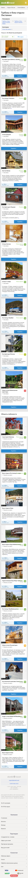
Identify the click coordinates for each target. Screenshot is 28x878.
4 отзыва (21, 245)
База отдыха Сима (7, 752)
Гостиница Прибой (7, 318)
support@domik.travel (14, 780)
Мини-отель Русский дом (9, 645)
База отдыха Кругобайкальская (11, 544)
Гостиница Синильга (8, 98)
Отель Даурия (6, 134)
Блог (2, 866)
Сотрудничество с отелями (7, 837)
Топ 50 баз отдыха (5, 806)
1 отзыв (21, 171)
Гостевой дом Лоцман (8, 207)
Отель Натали (6, 244)
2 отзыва (21, 545)
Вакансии (3, 828)
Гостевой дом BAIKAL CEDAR (11, 59)
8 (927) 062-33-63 (14, 783)
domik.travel (14, 777)
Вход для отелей (5, 847)
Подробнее (19, 75)
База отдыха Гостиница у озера (11, 473)
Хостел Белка (6, 171)
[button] (2, 49)
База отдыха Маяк (7, 508)
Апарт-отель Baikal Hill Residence (12, 716)
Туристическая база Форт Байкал (12, 580)
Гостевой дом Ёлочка (8, 354)
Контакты (3, 821)
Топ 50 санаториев (5, 803)
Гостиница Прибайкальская (10, 609)
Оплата (3, 859)
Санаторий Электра (8, 437)
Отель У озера (6, 281)
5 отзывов (21, 682)
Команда (3, 825)
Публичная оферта (5, 856)
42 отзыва (21, 438)
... (11, 108)
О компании (4, 818)
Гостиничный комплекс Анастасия (12, 681)
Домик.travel (7, 3)
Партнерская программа (7, 844)
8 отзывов (21, 60)
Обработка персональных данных (9, 863)
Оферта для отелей (6, 840)
